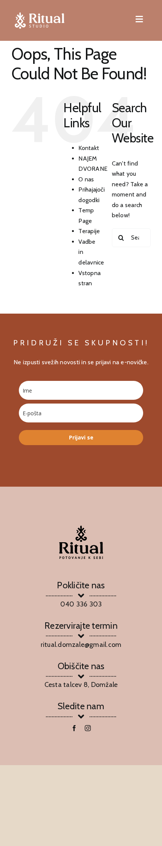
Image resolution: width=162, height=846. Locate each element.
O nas (86, 179)
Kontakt (88, 148)
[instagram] (88, 728)
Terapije (89, 231)
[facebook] (74, 728)
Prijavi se (81, 437)
